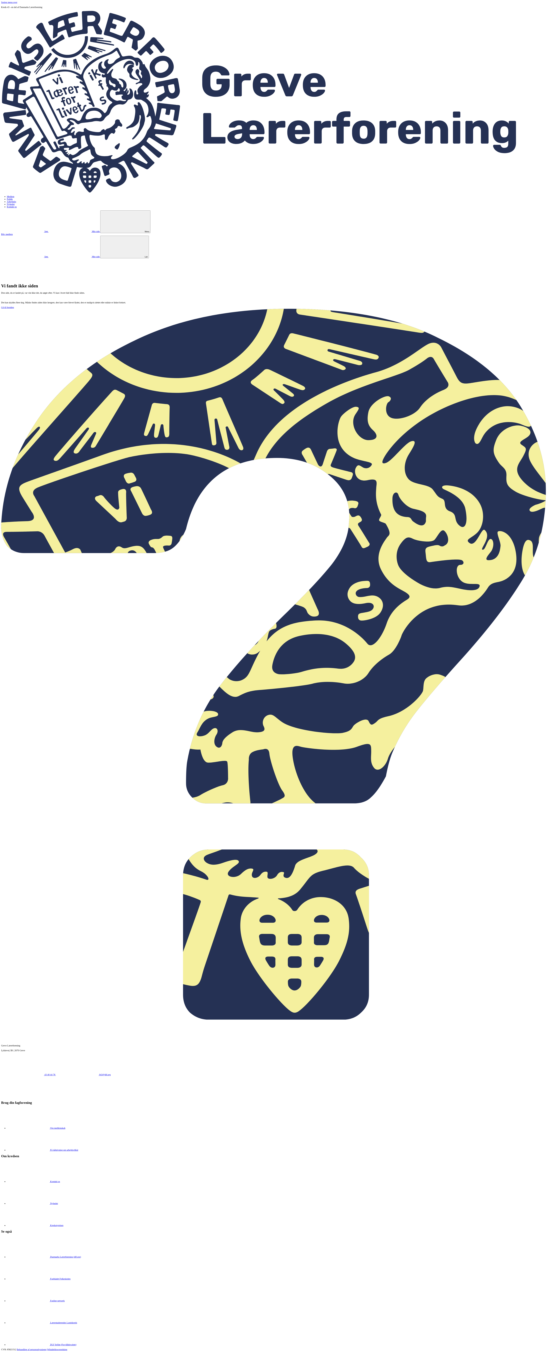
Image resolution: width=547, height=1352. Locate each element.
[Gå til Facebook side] (22, 1096)
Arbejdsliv (11, 201)
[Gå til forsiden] (273, 191)
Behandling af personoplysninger (32, 1349)
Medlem (10, 196)
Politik (10, 199)
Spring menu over (9, 2)
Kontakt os (12, 207)
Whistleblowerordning (57, 1349)
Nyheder (11, 204)
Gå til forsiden (7, 307)
